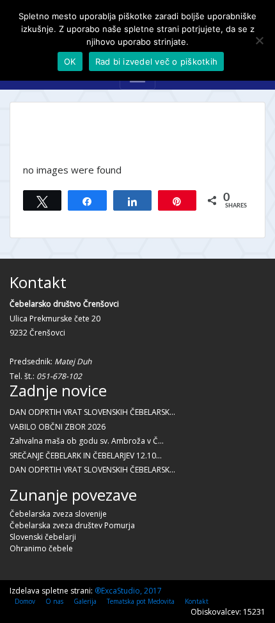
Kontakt (196, 601)
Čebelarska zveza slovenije (58, 513)
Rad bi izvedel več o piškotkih (156, 61)
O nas (54, 601)
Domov (25, 601)
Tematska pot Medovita (141, 601)
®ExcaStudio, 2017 (128, 590)
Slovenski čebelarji (43, 536)
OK (70, 61)
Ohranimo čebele (41, 548)
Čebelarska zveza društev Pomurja (72, 525)
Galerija (85, 601)
